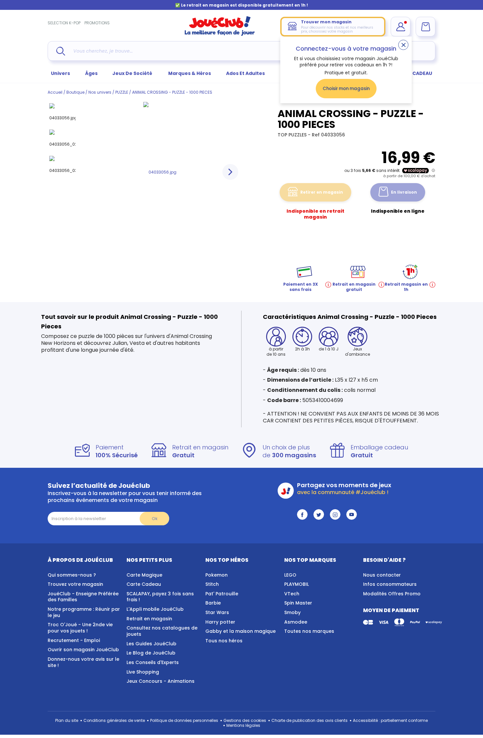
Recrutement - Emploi (74, 640)
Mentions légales (243, 725)
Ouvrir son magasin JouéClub (83, 649)
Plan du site (66, 720)
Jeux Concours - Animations (160, 681)
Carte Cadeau (143, 584)
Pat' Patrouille (221, 593)
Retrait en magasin (149, 618)
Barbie (213, 603)
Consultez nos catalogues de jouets (161, 631)
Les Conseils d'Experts (152, 662)
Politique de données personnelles (184, 720)
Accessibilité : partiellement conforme (390, 720)
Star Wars (217, 612)
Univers (60, 73)
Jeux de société (132, 73)
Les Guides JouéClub (151, 643)
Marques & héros (189, 73)
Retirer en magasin (321, 192)
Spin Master (298, 603)
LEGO (290, 575)
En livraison (404, 192)
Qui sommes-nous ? (72, 575)
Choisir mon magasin (346, 88)
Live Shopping (142, 672)
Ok (154, 518)
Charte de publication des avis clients (309, 720)
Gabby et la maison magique (240, 631)
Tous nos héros (223, 640)
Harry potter (220, 622)
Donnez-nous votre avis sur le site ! (83, 662)
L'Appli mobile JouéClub (155, 609)
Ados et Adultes (245, 73)
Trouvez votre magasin (75, 584)
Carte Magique (144, 575)
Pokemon (216, 575)
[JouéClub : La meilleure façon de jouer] (220, 34)
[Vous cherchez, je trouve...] (60, 51)
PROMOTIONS (97, 23)
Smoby (292, 612)
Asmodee (295, 622)
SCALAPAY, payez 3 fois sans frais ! (160, 596)
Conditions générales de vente (114, 720)
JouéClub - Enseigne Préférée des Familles (83, 596)
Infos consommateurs (390, 584)
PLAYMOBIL (296, 584)
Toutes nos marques (309, 631)
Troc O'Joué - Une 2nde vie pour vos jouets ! (80, 627)
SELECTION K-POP (64, 23)
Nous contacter (382, 575)
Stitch (212, 584)
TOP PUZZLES (293, 134)
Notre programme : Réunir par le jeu (84, 612)
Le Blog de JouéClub (150, 653)
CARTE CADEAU (414, 73)
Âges (91, 73)
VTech (291, 593)
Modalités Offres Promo (392, 593)
